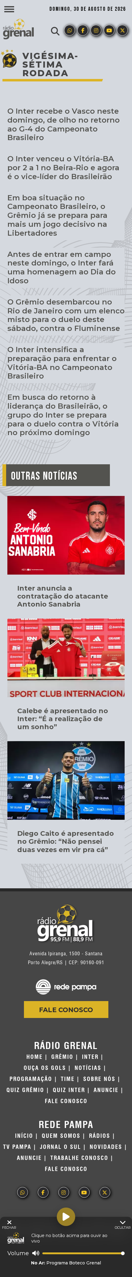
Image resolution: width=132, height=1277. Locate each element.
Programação (31, 1079)
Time (68, 1079)
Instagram (96, 30)
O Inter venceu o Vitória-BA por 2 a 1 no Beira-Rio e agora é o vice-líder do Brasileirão (63, 167)
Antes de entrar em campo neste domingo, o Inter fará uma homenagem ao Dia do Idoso (61, 267)
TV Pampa (17, 1147)
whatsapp (69, 30)
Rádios (99, 1136)
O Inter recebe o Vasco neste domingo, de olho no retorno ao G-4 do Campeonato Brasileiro (63, 124)
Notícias (88, 1068)
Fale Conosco (66, 1010)
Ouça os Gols (45, 1068)
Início (24, 1136)
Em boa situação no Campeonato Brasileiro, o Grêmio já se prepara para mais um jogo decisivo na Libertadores (57, 215)
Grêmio (62, 1057)
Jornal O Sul (60, 1147)
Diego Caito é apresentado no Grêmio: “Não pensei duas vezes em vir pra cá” (65, 841)
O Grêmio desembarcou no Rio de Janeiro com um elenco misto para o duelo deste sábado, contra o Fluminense (66, 315)
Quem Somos (61, 1136)
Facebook (82, 30)
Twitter (122, 30)
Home (34, 1057)
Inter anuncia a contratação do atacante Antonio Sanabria (62, 596)
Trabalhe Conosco (79, 1158)
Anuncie (106, 1090)
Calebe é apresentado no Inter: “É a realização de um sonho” (62, 719)
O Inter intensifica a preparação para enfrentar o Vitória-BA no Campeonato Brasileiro (62, 362)
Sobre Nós (99, 1079)
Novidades (106, 1147)
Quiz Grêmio (25, 1090)
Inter (90, 1057)
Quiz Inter (69, 1090)
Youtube (109, 30)
